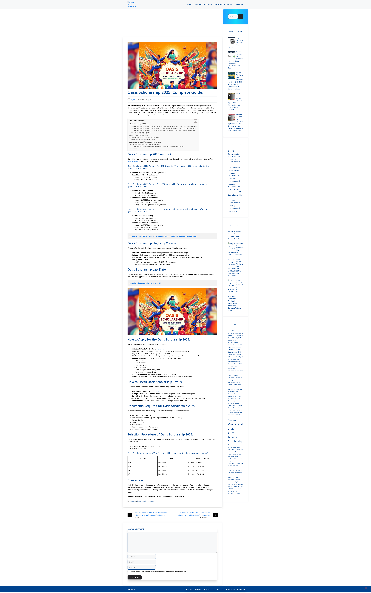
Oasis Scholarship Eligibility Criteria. (141, 132)
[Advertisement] (172, 22)
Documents (229, 4)
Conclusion (133, 149)
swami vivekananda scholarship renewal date (234, 480)
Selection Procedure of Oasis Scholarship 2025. (145, 144)
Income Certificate (199, 4)
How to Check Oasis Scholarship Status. (142, 140)
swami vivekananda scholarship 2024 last (235, 449)
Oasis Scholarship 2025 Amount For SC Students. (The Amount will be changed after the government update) (164, 128)
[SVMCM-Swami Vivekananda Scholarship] (132, 4)
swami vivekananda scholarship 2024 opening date (235, 463)
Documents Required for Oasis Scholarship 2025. (145, 142)
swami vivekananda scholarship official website (235, 475)
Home (189, 4)
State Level (133, 501)
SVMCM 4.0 (239, 417)
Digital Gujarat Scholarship (234, 347)
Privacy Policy (241, 589)
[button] (242, 4)
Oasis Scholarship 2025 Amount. (140, 124)
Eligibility (209, 4)
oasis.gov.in (161, 349)
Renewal (237, 4)
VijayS (133, 99)
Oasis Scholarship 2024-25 (234, 387)
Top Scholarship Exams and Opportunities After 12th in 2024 (235, 487)
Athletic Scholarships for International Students (235, 333)
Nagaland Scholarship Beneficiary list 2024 (235, 378)
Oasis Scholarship (134, 161)
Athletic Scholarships (233, 331)
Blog (229, 151)
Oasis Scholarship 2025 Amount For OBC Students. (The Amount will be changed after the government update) (165, 126)
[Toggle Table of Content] (195, 121)
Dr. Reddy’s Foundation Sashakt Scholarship (235, 361)
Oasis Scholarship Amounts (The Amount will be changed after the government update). (158, 146)
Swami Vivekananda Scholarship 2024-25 (234, 468)
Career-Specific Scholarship (145, 501)
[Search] (240, 16)
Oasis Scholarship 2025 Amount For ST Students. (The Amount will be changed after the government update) (164, 130)
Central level (232, 170)
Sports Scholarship (235, 195)
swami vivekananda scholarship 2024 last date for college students (235, 459)
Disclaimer (215, 589)
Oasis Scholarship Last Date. (139, 135)
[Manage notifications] (365, 588)
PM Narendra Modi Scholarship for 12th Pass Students (235, 399)
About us (207, 589)
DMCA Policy (198, 589)
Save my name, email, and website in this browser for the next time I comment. (158, 572)
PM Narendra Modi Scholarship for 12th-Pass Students (234, 394)
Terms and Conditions (228, 589)
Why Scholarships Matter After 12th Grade (234, 493)
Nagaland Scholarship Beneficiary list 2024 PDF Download (235, 382)
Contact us (188, 589)
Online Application (219, 4)
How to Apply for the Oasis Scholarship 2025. (144, 137)
